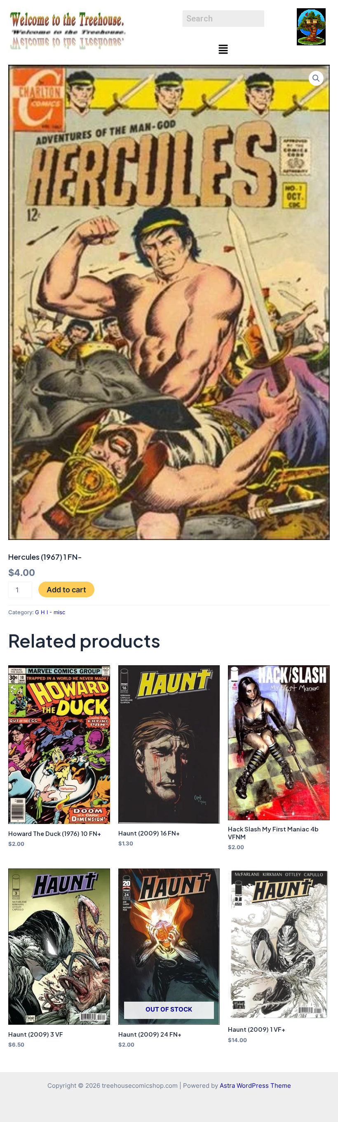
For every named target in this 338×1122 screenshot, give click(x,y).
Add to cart (66, 589)
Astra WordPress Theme (255, 1085)
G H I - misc (50, 612)
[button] (223, 50)
